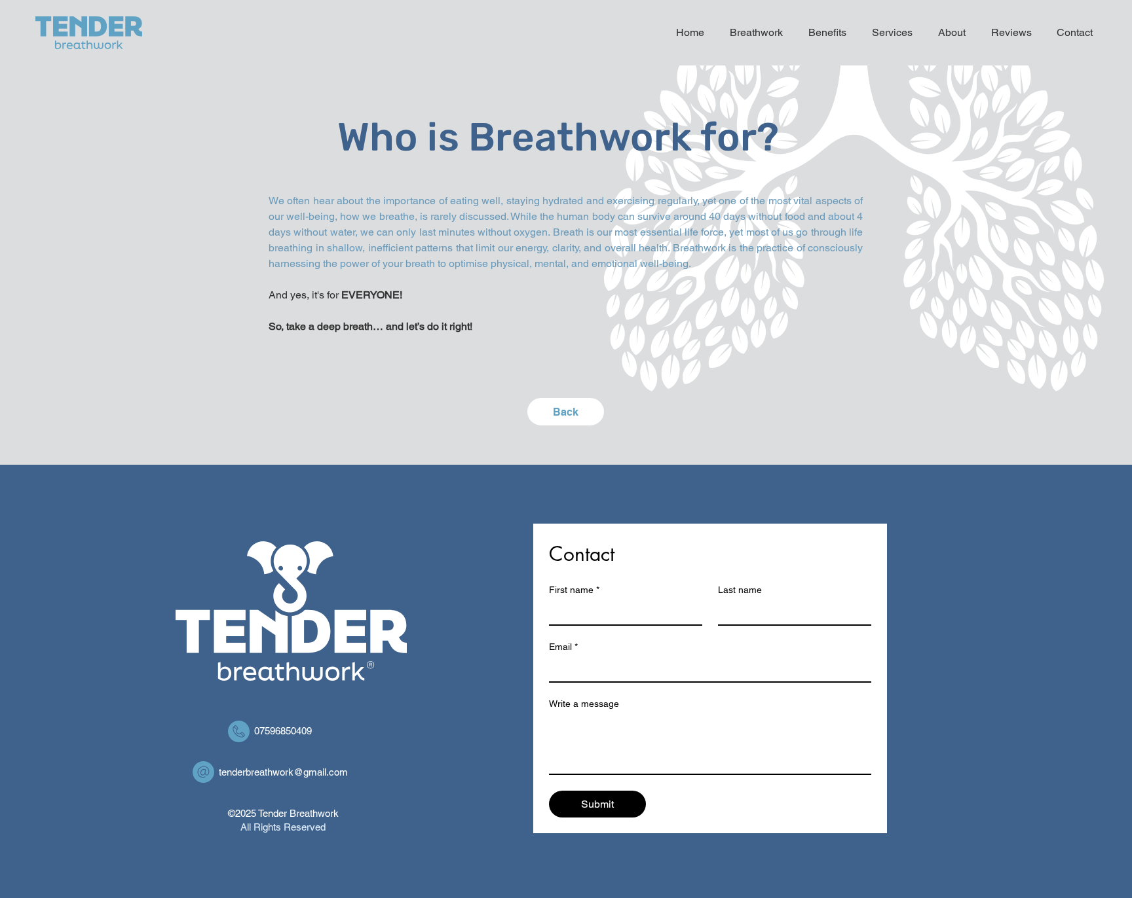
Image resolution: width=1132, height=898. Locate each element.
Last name (740, 589)
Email (563, 646)
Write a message (584, 703)
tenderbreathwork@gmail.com (283, 772)
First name (574, 589)
